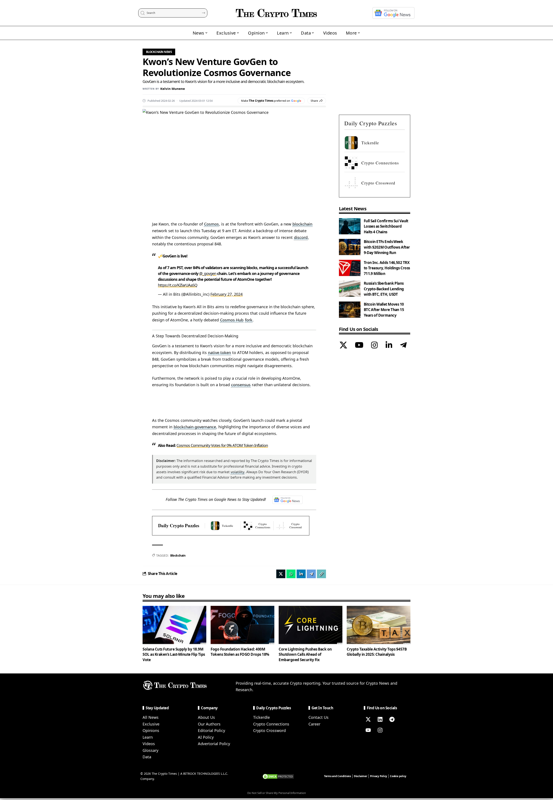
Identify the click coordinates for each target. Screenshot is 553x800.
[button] (321, 574)
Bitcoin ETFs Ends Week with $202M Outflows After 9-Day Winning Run (387, 247)
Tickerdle (261, 717)
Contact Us (318, 717)
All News (151, 717)
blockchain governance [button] (195, 426)
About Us (206, 717)
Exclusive (151, 724)
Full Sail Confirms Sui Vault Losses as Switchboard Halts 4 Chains (386, 226)
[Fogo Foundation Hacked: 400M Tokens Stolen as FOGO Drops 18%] (242, 625)
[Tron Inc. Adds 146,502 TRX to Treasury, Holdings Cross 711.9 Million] (350, 268)
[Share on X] (280, 574)
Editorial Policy (211, 730)
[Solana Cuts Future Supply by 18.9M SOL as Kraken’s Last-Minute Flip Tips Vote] (174, 625)
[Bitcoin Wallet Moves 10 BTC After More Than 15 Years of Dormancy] (350, 310)
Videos (149, 743)
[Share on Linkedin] (301, 574)
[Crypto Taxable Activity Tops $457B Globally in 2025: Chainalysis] (378, 625)
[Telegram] (403, 345)
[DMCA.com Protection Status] (278, 776)
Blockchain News (159, 52)
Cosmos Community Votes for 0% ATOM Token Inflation (222, 445)
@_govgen (207, 273)
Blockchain (177, 555)
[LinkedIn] (389, 345)
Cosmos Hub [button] (231, 319)
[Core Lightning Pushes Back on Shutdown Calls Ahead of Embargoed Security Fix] (310, 625)
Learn (148, 737)
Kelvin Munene (172, 88)
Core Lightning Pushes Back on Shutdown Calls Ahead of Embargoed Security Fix (305, 654)
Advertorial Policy (214, 743)
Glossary (150, 750)
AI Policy (206, 737)
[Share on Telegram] (311, 574)
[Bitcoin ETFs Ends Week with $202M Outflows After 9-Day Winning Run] (350, 247)
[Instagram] (374, 345)
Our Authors (209, 724)
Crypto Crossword (269, 730)
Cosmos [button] (211, 224)
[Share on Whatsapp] (291, 574)
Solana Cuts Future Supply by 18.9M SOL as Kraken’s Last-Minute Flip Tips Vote (174, 654)
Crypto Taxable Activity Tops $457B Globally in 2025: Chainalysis (377, 652)
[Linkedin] (380, 719)
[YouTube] (359, 345)
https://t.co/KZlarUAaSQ (177, 285)
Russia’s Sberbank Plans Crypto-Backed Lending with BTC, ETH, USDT (384, 289)
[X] (343, 345)
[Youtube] (368, 730)
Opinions (151, 730)
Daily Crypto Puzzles (178, 525)
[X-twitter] (368, 719)
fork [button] (248, 319)
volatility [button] (237, 472)
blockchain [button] (302, 224)
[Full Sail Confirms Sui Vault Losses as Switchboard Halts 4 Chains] (350, 226)
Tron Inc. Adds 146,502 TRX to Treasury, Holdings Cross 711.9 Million (387, 268)
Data (147, 756)
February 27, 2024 (226, 294)
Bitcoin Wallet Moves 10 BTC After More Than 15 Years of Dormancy (384, 310)
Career (314, 724)
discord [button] (301, 237)
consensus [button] (241, 384)
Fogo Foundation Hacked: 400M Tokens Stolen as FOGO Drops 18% (240, 652)
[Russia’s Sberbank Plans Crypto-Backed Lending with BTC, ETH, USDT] (350, 289)
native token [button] (219, 352)
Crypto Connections (271, 724)
